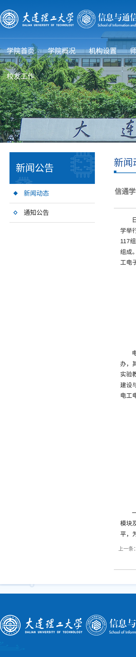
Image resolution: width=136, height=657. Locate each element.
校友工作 (20, 76)
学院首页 (20, 51)
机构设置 (103, 51)
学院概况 (62, 51)
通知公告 (36, 212)
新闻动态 (36, 193)
